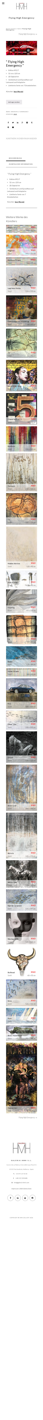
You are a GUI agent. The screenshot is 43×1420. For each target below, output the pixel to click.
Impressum (15, 1189)
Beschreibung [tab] (15, 158)
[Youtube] (25, 1198)
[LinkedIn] (18, 1198)
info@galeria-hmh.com (21, 1182)
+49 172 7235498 (21, 1178)
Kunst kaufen (11, 28)
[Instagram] (32, 1198)
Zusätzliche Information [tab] (21, 164)
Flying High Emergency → (28, 34)
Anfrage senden (14, 102)
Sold (19, 28)
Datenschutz (27, 1189)
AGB (21, 1189)
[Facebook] (10, 1198)
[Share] (8, 122)
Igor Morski (18, 91)
